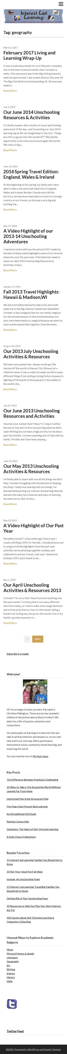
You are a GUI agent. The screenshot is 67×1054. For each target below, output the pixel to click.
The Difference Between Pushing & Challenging (32, 779)
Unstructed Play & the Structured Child (27, 798)
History (11, 977)
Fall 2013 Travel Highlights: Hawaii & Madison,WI (31, 294)
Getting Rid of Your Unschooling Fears (27, 898)
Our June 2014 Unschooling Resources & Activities (31, 114)
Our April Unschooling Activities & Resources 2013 (32, 587)
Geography (13, 961)
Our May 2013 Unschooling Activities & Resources (31, 468)
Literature (12, 957)
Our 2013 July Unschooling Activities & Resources (30, 353)
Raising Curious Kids (18, 821)
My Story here (40, 756)
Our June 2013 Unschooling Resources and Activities (31, 413)
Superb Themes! (52, 1049)
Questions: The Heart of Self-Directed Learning (32, 829)
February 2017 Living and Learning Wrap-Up (29, 55)
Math (10, 981)
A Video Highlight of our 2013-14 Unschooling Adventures (28, 236)
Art (8, 965)
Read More (10, 90)
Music (10, 949)
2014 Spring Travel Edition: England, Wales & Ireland (31, 174)
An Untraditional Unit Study (21, 813)
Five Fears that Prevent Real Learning (27, 806)
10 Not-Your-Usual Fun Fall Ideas (25, 871)
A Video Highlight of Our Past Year (33, 528)
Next (37, 639)
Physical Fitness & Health (20, 953)
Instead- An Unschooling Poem (23, 879)
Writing (11, 969)
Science (11, 973)
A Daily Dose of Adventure (21, 836)
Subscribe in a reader (18, 653)
